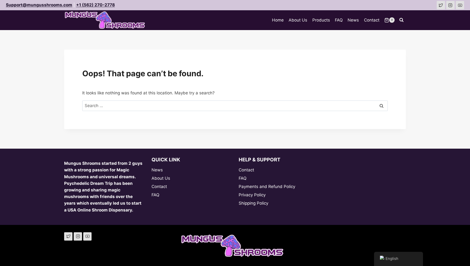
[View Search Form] (401, 20)
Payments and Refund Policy (267, 186)
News (353, 20)
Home (278, 20)
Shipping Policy (253, 203)
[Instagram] (78, 236)
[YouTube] (87, 236)
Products (321, 20)
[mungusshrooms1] (441, 5)
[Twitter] (68, 236)
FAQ (339, 20)
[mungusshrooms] (450, 5)
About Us (298, 20)
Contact (371, 20)
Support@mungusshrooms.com (39, 4)
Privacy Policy (252, 194)
